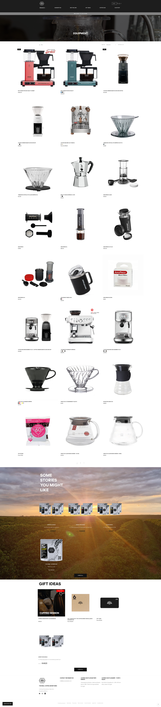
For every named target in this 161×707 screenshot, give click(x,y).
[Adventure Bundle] (80, 509)
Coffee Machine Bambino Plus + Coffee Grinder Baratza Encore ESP (34, 349)
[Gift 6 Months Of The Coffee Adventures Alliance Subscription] (80, 603)
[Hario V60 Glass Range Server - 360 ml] (80, 431)
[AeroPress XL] (80, 224)
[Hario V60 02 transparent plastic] (80, 379)
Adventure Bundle (80, 524)
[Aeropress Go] (38, 275)
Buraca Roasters (63, 703)
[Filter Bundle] (109, 509)
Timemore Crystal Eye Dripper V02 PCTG (112, 142)
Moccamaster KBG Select (67, 90)
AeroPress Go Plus (108, 246)
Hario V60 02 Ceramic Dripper (25, 401)
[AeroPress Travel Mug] (80, 275)
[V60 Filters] (38, 431)
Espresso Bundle (51, 524)
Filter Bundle (109, 524)
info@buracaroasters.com (66, 681)
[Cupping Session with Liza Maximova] (51, 603)
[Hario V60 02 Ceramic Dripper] (38, 379)
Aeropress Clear (107, 194)
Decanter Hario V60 (108, 401)
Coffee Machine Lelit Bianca (68, 142)
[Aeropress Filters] (123, 275)
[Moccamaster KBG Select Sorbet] (38, 68)
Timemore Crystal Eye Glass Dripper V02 (28, 194)
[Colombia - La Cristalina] (51, 550)
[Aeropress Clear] (123, 172)
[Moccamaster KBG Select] (80, 68)
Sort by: (103, 44)
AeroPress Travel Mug (66, 297)
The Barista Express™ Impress (68, 349)
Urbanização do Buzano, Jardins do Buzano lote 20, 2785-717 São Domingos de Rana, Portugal (90, 684)
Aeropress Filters (107, 297)
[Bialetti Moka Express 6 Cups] (80, 172)
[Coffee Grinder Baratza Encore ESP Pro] (123, 68)
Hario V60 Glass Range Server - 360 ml (70, 453)
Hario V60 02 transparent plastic (69, 401)
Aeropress (20, 246)
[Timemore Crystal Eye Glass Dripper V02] (38, 172)
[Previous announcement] (40, 13)
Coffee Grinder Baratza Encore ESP (27, 142)
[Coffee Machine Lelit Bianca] (80, 120)
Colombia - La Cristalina (51, 564)
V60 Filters (20, 453)
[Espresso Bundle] (51, 509)
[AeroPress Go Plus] (123, 224)
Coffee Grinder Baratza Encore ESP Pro (113, 90)
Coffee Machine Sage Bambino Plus (112, 349)
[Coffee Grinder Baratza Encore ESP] (38, 120)
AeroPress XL (64, 246)
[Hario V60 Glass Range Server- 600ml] (123, 431)
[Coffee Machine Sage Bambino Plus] (123, 327)
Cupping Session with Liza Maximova (47, 618)
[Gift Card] (109, 603)
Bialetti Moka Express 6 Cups (68, 194)
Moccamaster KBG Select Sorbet (26, 90)
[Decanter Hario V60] (123, 379)
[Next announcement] (121, 13)
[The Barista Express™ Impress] (80, 327)
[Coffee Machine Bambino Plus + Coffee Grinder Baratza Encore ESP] (38, 327)
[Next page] (84, 463)
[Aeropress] (38, 224)
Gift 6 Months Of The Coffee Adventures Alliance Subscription (79, 619)
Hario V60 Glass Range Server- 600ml (112, 453)
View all (80, 575)
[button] (42, 7)
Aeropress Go (21, 297)
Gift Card (99, 618)
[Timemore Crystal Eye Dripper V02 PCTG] (123, 120)
